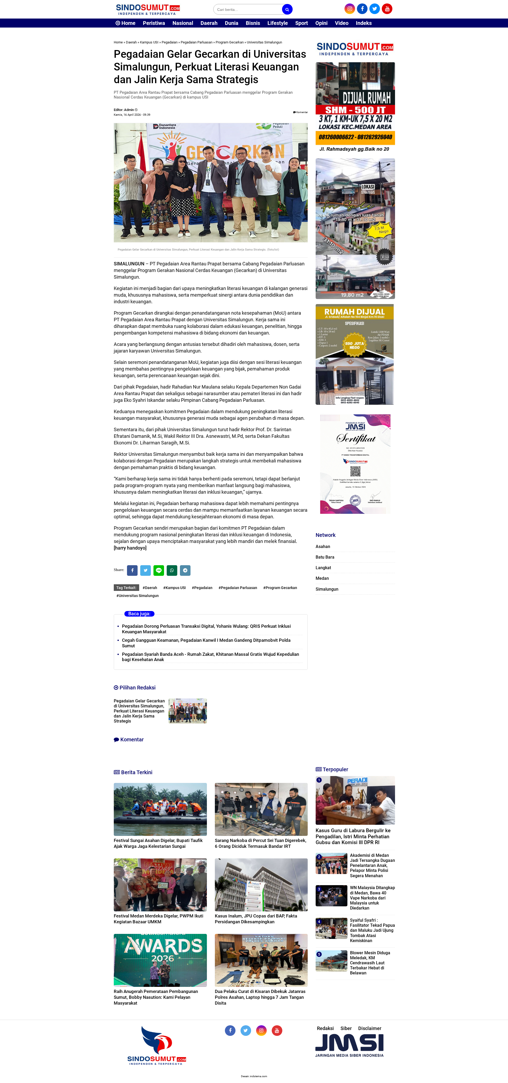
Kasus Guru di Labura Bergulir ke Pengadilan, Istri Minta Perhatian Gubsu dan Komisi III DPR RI (353, 836)
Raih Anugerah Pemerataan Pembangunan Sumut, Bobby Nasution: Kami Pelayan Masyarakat (156, 997)
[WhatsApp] (172, 570)
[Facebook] (132, 570)
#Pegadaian (202, 588)
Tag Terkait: (126, 588)
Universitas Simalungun (264, 42)
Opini (321, 23)
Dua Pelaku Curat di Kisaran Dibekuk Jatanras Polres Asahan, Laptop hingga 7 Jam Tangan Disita (260, 997)
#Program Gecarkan (280, 588)
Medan (322, 578)
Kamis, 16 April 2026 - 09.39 (132, 115)
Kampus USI (149, 42)
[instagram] (349, 8)
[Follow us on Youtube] (277, 1030)
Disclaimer (369, 1028)
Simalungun (327, 589)
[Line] (158, 570)
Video (341, 23)
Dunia (231, 23)
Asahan (323, 546)
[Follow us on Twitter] (246, 1030)
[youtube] (387, 8)
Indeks (364, 23)
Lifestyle (277, 23)
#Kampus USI (174, 588)
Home (127, 23)
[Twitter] (145, 570)
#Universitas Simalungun (137, 596)
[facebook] (362, 8)
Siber (346, 1028)
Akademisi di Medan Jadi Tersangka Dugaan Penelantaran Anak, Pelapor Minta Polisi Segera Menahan (372, 865)
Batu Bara (325, 557)
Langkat (323, 567)
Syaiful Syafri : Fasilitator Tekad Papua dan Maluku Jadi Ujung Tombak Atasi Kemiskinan (372, 930)
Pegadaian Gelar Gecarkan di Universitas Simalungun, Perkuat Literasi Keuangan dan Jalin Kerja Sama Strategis (139, 711)
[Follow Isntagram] (261, 1030)
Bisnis (253, 23)
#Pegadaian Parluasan (238, 588)
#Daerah (150, 588)
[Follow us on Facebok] (230, 1030)
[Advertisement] (355, 678)
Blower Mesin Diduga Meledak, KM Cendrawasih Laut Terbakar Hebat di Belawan (370, 963)
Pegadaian (170, 42)
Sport (301, 23)
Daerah (209, 23)
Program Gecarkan (230, 42)
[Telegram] (185, 570)
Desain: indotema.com (254, 1076)
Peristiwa (154, 23)
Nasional (183, 23)
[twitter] (374, 8)
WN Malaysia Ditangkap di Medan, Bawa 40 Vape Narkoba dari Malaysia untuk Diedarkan (372, 898)
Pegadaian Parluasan (196, 42)
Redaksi (325, 1028)
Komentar (302, 112)
